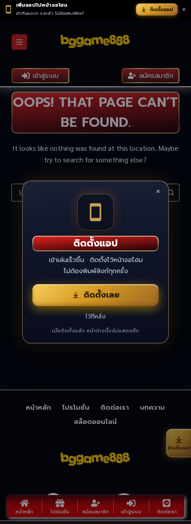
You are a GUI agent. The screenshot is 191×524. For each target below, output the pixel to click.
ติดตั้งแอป (161, 9)
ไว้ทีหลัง (95, 316)
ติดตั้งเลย (101, 295)
